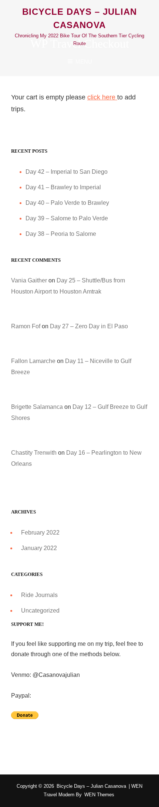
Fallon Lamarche (33, 361)
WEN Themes (99, 794)
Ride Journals (39, 595)
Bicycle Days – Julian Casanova (91, 786)
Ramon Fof (25, 326)
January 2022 (39, 548)
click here (102, 97)
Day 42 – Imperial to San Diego (67, 172)
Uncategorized (40, 610)
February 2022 (40, 532)
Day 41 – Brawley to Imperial (63, 187)
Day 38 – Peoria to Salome (61, 234)
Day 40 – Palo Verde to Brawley (67, 203)
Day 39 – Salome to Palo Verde (67, 218)
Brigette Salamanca (37, 407)
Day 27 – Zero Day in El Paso (89, 326)
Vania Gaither (29, 280)
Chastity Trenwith (34, 453)
